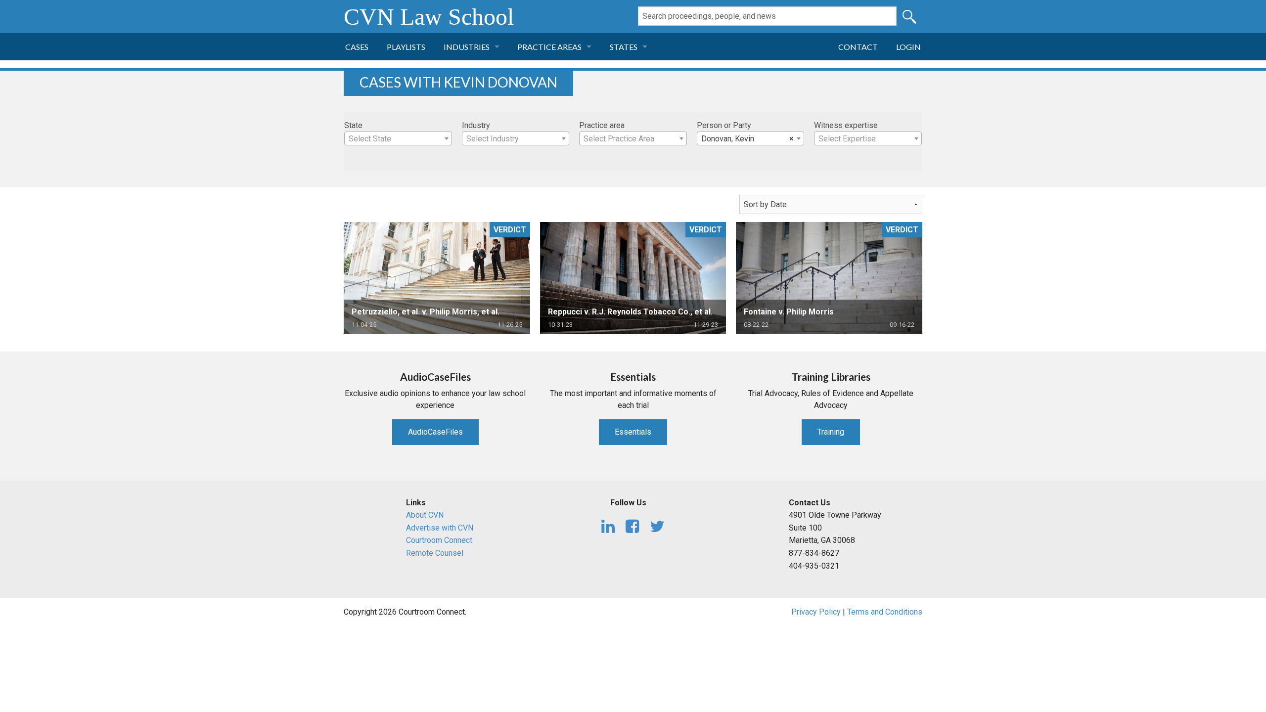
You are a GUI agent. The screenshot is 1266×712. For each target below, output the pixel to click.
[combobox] (398, 138)
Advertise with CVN (439, 528)
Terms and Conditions (884, 612)
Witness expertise (846, 125)
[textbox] (398, 139)
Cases (356, 46)
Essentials (633, 432)
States (623, 46)
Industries (467, 46)
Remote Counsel (434, 553)
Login (908, 46)
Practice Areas (549, 46)
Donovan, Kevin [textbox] (747, 138)
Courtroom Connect (439, 540)
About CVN (425, 515)
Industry (476, 125)
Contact (858, 46)
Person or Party (724, 125)
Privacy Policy (816, 612)
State (353, 125)
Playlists (406, 46)
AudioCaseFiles (435, 432)
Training (830, 432)
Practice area (602, 125)
